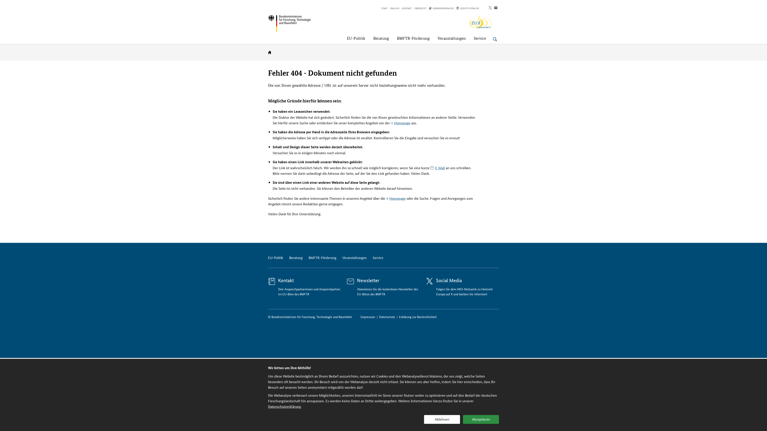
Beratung (296, 257)
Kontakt (407, 8)
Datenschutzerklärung (284, 406)
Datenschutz (387, 317)
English (394, 8)
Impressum (368, 317)
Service (378, 257)
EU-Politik (275, 257)
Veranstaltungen (354, 257)
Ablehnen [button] (442, 419)
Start (384, 8)
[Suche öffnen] (495, 39)
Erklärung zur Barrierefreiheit (418, 317)
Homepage (402, 122)
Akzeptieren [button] (481, 419)
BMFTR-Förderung (322, 257)
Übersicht (420, 8)
